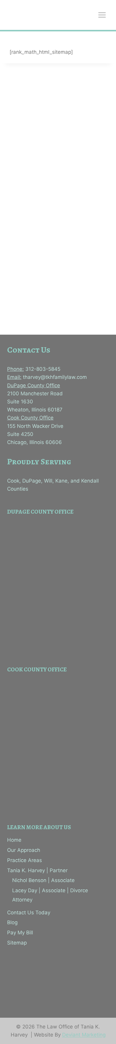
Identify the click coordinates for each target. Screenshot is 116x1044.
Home (14, 840)
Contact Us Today (28, 913)
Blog (12, 922)
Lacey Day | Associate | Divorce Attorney (50, 895)
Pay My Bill (20, 933)
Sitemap (17, 943)
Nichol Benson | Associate (43, 880)
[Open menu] (102, 15)
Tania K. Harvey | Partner (37, 870)
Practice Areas (24, 860)
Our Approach (23, 850)
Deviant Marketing (84, 1035)
